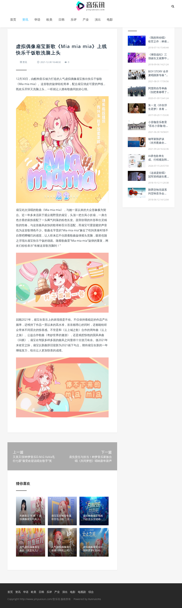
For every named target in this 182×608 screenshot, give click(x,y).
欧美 (49, 19)
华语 (37, 19)
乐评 (74, 19)
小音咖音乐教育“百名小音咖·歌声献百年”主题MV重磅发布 (158, 127)
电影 (110, 19)
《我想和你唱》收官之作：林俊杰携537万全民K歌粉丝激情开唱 (158, 43)
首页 (13, 19)
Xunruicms (94, 599)
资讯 (25, 19)
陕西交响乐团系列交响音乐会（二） (157, 193)
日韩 (61, 19)
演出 (98, 19)
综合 (91, 592)
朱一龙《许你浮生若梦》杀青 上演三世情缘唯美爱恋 (158, 110)
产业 (86, 19)
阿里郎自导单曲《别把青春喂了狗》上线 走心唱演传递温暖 (158, 93)
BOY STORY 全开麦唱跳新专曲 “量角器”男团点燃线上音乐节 (158, 77)
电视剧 (82, 592)
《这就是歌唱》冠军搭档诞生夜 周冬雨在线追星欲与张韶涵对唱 (157, 178)
